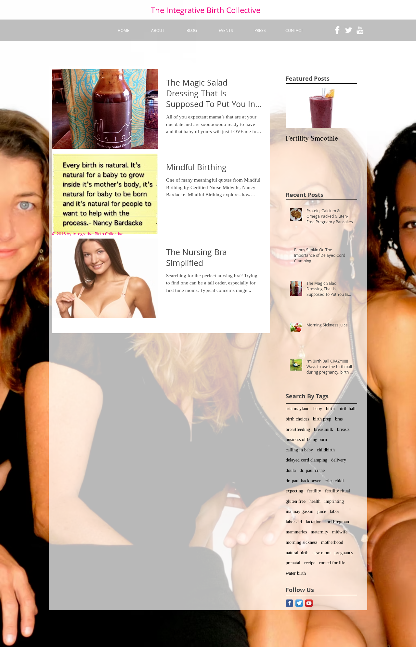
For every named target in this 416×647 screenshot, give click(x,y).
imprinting (334, 501)
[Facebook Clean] (337, 30)
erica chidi (334, 480)
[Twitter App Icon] (299, 603)
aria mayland (297, 408)
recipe (309, 562)
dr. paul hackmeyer (303, 480)
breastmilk (323, 429)
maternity (319, 532)
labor (334, 511)
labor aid (294, 521)
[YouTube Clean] (360, 30)
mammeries (296, 532)
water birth (296, 573)
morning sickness (301, 542)
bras (339, 419)
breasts (343, 429)
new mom (321, 552)
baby (317, 408)
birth (330, 408)
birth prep (322, 419)
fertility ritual (337, 491)
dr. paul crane (312, 470)
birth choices (297, 419)
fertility (314, 491)
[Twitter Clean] (348, 30)
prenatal (293, 562)
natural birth (297, 552)
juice (321, 511)
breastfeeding (298, 429)
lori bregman (337, 521)
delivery (338, 460)
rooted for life (332, 562)
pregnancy (343, 552)
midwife (339, 532)
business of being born (306, 439)
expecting (294, 491)
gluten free (296, 501)
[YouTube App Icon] (309, 603)
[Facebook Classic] (289, 603)
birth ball (347, 408)
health (314, 501)
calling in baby (299, 449)
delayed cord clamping (306, 460)
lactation (313, 521)
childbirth (326, 449)
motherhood (332, 542)
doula (291, 470)
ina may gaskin (299, 511)
